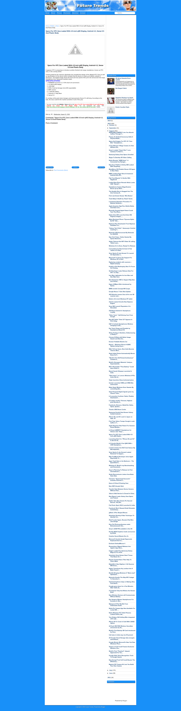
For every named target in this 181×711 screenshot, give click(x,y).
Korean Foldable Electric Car (118, 341)
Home (47, 13)
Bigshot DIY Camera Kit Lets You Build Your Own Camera (121, 665)
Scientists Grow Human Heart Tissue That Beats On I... (120, 555)
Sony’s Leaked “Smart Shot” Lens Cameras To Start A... (120, 150)
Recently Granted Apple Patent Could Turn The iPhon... (121, 211)
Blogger (124, 700)
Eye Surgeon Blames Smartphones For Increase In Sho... (121, 600)
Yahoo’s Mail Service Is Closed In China (121, 493)
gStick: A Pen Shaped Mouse (118, 512)
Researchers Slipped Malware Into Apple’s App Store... (120, 547)
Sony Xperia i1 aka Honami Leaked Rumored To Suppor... (120, 452)
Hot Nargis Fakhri (121, 88)
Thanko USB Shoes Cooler (117, 409)
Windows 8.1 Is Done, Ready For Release (122, 246)
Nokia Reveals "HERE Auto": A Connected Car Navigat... (118, 161)
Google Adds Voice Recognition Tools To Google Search (121, 656)
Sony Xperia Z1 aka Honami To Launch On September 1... (121, 253)
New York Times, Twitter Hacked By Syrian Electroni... (120, 237)
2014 (109, 120)
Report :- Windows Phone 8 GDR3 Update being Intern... (120, 345)
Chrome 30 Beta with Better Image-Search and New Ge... (120, 337)
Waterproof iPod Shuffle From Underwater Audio (118, 604)
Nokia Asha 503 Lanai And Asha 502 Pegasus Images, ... (120, 215)
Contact (82, 13)
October (112, 125)
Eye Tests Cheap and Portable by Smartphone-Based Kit (119, 329)
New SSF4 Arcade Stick (116, 486)
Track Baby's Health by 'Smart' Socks (121, 198)
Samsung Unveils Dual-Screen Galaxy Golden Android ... (121, 413)
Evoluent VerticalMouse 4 (117, 543)
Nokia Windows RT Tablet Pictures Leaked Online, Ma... (120, 613)
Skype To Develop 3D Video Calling (120, 157)
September (113, 128)
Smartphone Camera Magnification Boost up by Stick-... (120, 187)
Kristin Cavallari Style (122, 107)
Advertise (75, 13)
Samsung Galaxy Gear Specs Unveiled (121, 154)
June (111, 673)
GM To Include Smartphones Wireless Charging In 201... (121, 324)
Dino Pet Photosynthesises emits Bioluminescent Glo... (119, 525)
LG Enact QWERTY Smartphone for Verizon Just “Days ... (120, 430)
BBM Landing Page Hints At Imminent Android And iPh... (121, 174)
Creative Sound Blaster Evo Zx (118, 536)
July (110, 670)
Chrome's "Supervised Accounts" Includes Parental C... (119, 479)
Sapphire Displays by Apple (124, 97)
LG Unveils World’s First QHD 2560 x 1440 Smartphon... (120, 444)
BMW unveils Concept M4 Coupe (119, 288)
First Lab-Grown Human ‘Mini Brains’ (121, 196)
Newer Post (49, 167)
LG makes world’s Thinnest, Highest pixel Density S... (120, 401)
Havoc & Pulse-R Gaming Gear (118, 483)
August (111, 131)
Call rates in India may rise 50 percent (121, 635)
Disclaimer (67, 13)
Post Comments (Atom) (61, 170)
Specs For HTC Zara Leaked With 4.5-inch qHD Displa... (121, 435)
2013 (109, 123)
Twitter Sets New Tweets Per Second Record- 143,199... (120, 501)
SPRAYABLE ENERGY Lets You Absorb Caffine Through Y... (121, 133)
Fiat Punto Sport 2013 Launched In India (122, 505)
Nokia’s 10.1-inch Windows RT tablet (120, 299)
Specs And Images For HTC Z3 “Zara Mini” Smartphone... (120, 142)
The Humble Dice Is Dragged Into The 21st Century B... (121, 192)
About (53, 13)
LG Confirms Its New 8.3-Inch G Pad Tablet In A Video (120, 249)
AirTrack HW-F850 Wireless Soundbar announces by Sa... (121, 626)
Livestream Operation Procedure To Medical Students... (120, 202)
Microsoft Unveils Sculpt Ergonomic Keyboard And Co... (120, 539)
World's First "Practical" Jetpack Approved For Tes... (119, 651)
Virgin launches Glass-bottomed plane (121, 380)
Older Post (101, 167)
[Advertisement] (80, 20)
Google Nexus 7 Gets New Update (120, 291)
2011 (109, 677)
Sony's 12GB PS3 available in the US (120, 529)
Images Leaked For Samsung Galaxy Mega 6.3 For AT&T (120, 551)
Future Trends (90, 1)
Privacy (59, 13)
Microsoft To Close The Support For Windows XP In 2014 (120, 258)
